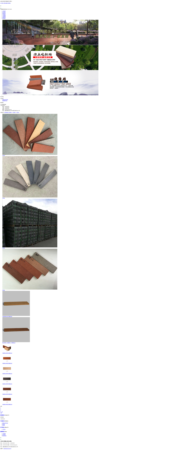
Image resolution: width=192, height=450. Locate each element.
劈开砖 (17, 112)
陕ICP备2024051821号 (7, 448)
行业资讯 (4, 434)
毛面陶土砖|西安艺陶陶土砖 (7, 353)
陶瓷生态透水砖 (5, 423)
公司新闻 (4, 433)
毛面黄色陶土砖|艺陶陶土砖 (7, 316)
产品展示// (2, 421)
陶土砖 (3, 424)
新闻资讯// (2, 431)
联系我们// (2, 415)
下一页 (1, 411)
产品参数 (4, 15)
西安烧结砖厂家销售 (8, 112)
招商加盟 (4, 17)
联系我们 (9, 3)
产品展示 (4, 14)
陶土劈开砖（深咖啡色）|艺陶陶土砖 (8, 342)
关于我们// (2, 427)
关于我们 (2, 3)
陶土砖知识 (4, 435)
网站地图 (5, 3)
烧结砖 (3, 425)
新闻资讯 (4, 13)
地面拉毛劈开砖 (5, 99)
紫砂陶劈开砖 (4, 100)
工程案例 (4, 16)
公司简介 (4, 429)
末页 (1, 412)
